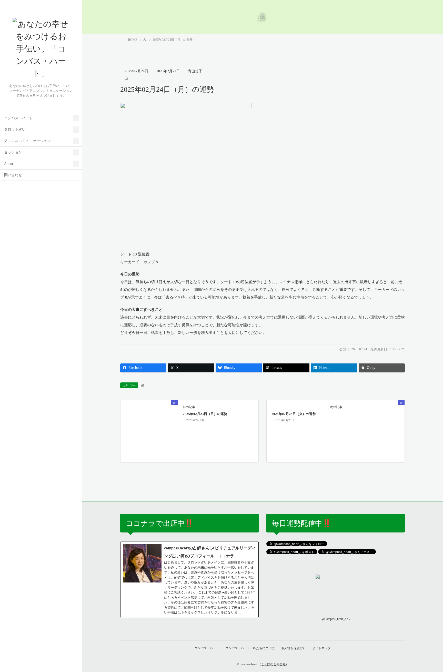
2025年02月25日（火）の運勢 (293, 414)
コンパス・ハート (18, 118)
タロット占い (15, 129)
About (8, 164)
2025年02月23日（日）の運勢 (205, 414)
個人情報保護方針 (293, 648)
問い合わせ (13, 175)
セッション (13, 152)
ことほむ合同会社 (273, 664)
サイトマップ (321, 648)
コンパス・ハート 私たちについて (250, 648)
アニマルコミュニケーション (27, 141)
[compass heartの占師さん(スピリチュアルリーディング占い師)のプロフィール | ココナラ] (189, 579)
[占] (149, 431)
